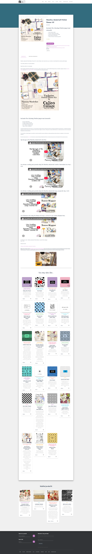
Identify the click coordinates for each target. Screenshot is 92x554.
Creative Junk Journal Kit (40, 404)
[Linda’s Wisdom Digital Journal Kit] (65, 398)
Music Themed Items (40, 405)
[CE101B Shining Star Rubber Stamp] (40, 371)
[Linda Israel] (22, 2)
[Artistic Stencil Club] (27, 336)
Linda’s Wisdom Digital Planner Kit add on (52, 347)
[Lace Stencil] (65, 282)
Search (34, 536)
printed (63, 47)
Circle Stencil (52, 380)
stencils (68, 68)
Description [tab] (23, 56)
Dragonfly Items (26, 314)
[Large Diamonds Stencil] (52, 282)
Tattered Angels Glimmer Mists (30, 69)
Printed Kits (48, 46)
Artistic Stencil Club (27, 344)
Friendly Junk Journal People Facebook (37, 248)
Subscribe (40, 543)
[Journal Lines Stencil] (65, 371)
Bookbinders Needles (39, 504)
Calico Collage (50, 47)
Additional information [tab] (33, 56)
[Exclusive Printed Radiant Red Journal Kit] (25, 495)
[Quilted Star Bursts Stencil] (27, 371)
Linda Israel (56, 47)
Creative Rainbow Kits (24, 502)
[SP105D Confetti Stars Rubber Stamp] (52, 307)
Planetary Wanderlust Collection (58, 45)
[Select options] (57, 521)
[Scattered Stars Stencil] (52, 438)
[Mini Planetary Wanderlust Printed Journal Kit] (27, 438)
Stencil (55, 288)
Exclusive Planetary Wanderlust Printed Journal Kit (40, 346)
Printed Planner (54, 46)
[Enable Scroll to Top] (90, 552)
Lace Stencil (65, 290)
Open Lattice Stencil (52, 406)
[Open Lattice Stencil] (52, 398)
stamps (22, 69)
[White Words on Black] (67, 495)
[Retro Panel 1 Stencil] (27, 398)
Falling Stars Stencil (27, 290)
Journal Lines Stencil (65, 379)
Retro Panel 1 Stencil (27, 406)
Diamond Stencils (51, 288)
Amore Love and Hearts (26, 342)
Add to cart (49, 43)
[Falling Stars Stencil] (27, 282)
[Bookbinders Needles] (39, 495)
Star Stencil (29, 289)
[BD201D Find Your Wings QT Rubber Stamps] (27, 307)
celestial (52, 314)
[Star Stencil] (40, 282)
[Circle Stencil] (52, 371)
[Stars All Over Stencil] (40, 307)
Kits (51, 45)
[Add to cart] (30, 298)
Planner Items (66, 45)
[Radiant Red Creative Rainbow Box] (53, 495)
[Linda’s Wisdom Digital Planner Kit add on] (52, 336)
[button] (42, 20)
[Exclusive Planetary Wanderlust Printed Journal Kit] (40, 336)
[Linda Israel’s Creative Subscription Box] (40, 398)
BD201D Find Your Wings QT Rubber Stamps (27, 317)
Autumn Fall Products (27, 343)
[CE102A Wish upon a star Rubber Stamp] (65, 307)
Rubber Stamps (41, 445)
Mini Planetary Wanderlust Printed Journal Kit (27, 448)
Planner (60, 47)
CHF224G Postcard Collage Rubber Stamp (39, 448)
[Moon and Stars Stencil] (65, 336)
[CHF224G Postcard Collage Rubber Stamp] (40, 438)
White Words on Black (67, 504)
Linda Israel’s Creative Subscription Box (39, 408)
